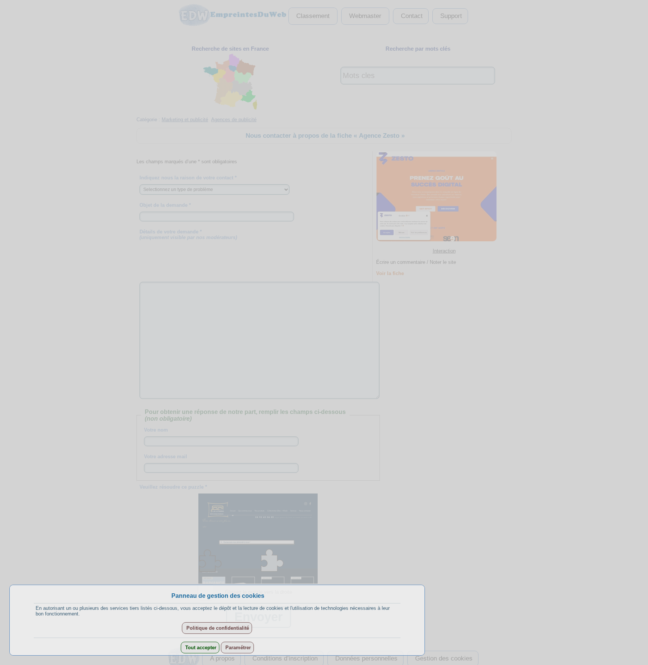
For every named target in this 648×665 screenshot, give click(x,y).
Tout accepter (200, 647)
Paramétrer (237, 647)
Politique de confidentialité (217, 628)
